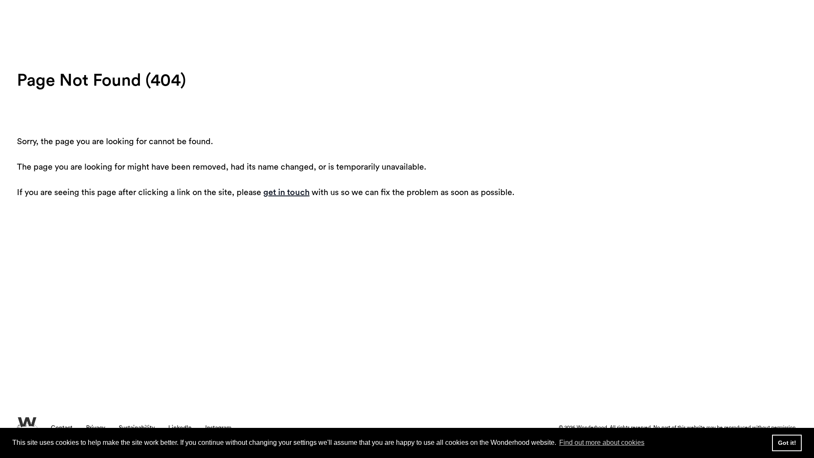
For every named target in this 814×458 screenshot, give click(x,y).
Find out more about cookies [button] (601, 442)
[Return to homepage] (92, 23)
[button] (756, 23)
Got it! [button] (787, 442)
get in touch (286, 192)
